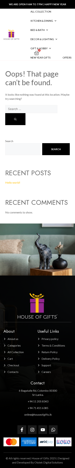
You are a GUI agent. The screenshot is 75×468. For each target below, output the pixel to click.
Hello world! (12, 182)
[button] (44, 21)
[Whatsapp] (53, 429)
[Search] (15, 119)
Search (9, 141)
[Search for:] (31, 109)
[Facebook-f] (21, 429)
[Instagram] (32, 429)
